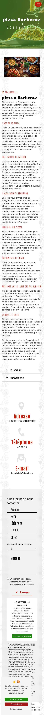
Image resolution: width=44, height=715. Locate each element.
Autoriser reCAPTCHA (22, 636)
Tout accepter (16, 699)
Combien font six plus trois (19, 544)
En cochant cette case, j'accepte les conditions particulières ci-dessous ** (22, 582)
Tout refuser (16, 704)
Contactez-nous (17, 378)
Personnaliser (16, 709)
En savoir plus (16, 370)
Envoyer (25, 592)
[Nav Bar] (38, 4)
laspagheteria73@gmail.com (22, 473)
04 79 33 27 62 (22, 447)
